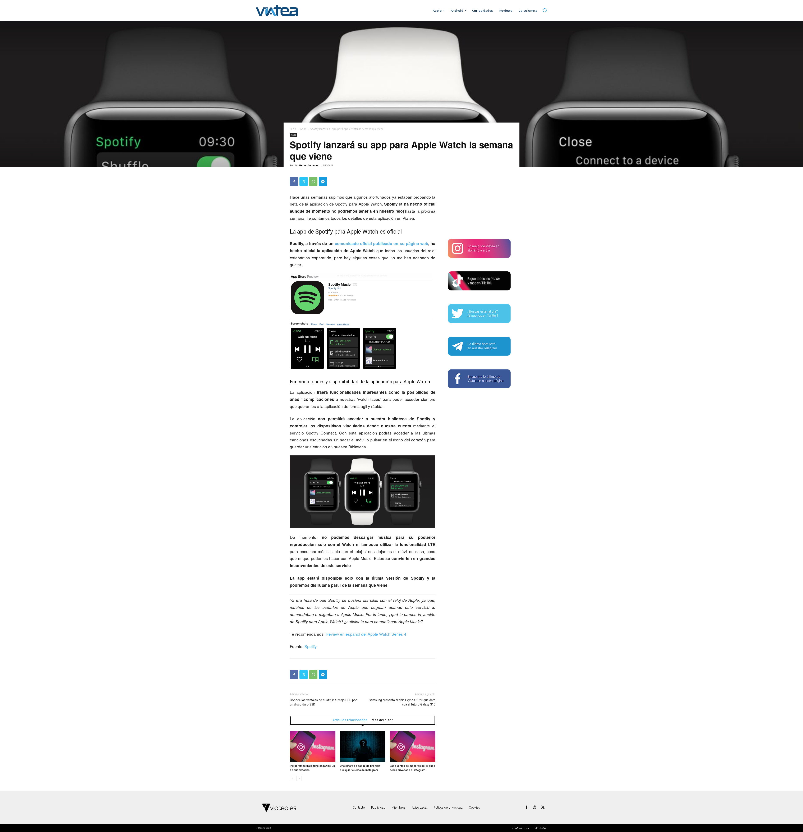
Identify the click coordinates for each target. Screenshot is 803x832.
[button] (544, 10)
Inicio (293, 129)
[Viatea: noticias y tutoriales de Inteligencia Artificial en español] (292, 10)
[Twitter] (303, 181)
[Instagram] (535, 807)
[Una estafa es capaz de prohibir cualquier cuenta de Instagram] (362, 746)
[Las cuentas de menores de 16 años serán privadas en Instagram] (412, 746)
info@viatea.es (520, 828)
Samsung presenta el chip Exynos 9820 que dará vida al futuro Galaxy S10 (402, 702)
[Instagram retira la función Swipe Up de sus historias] (312, 746)
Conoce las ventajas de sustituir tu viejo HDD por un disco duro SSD (323, 702)
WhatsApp (541, 828)
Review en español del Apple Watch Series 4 (366, 634)
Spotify (310, 646)
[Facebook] (294, 181)
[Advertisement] (479, 203)
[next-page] (299, 778)
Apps (303, 129)
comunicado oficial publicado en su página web (381, 243)
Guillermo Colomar (306, 165)
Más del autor (382, 720)
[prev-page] (292, 778)
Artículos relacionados (349, 720)
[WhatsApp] (313, 181)
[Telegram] (323, 181)
